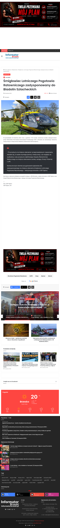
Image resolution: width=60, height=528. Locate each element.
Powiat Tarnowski (30, 297)
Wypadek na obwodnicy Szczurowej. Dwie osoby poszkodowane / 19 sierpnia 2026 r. (10, 365)
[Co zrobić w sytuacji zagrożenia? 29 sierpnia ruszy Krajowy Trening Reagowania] (30, 357)
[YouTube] (9, 509)
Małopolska (5, 480)
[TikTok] (13, 509)
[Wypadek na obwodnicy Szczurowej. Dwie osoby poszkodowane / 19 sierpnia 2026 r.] (11, 356)
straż (50, 276)
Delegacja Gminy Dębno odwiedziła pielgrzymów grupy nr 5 (26, 452)
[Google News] (33, 281)
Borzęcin (13, 477)
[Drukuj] (38, 97)
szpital (24, 482)
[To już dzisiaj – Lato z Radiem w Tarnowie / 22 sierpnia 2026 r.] (5, 467)
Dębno (29, 477)
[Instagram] (11, 509)
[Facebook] (28, 97)
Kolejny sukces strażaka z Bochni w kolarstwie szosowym (21, 50)
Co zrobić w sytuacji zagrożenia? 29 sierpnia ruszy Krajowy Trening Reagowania (30, 364)
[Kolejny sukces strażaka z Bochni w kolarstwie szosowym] (5, 461)
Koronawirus (47, 477)
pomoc (27, 480)
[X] (31, 97)
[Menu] (2, 56)
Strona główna (7, 69)
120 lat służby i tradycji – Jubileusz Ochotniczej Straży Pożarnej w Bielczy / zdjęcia (48, 364)
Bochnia (5, 477)
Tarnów (32, 482)
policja (20, 480)
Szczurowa (16, 482)
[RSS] (14, 509)
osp (37, 276)
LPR (31, 276)
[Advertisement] (30, 38)
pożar (43, 276)
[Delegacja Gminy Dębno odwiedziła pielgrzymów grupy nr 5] (5, 454)
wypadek (40, 482)
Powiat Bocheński (37, 480)
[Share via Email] (35, 97)
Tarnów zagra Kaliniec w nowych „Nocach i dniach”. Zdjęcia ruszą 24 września (31, 446)
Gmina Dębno (38, 477)
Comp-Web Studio (37, 523)
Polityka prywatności (39, 520)
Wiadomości (14, 69)
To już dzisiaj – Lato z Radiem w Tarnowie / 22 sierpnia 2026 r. (30, 307)
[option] (30, 305)
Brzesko (21, 477)
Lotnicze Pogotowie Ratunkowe (18, 276)
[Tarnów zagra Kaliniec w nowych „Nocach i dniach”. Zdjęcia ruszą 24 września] (5, 448)
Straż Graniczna (6, 482)
